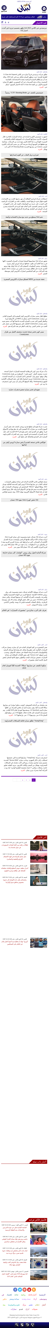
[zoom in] (2, 22)
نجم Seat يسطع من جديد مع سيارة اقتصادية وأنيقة (24, 217)
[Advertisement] (24, 810)
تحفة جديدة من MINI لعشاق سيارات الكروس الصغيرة (24, 279)
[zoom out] (8, 22)
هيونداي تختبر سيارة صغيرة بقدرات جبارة (24, 390)
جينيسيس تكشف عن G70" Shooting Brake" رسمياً (24, 93)
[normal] (5, 22)
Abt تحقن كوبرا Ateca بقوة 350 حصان (24, 500)
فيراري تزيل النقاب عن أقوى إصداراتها (24, 155)
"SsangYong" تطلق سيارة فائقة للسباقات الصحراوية (24, 721)
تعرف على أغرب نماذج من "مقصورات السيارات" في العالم (24, 610)
